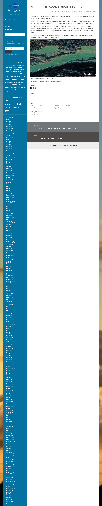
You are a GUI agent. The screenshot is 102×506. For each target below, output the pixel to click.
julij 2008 (8, 463)
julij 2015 (8, 350)
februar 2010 (9, 435)
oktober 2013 (9, 388)
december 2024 (10, 152)
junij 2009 (8, 444)
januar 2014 (9, 383)
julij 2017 (8, 306)
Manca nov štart (9, 89)
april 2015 (8, 355)
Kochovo (15, 87)
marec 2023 (9, 190)
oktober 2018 (9, 279)
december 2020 (10, 239)
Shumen (12, 95)
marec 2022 (9, 212)
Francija (7, 82)
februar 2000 (9, 477)
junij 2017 (8, 308)
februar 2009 (9, 452)
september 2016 (10, 324)
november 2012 (10, 406)
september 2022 (10, 201)
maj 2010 (8, 430)
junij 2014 (8, 374)
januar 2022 (9, 215)
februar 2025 (9, 148)
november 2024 (10, 153)
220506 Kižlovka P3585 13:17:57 (39, 105)
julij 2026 (8, 119)
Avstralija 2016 (16, 63)
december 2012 (10, 405)
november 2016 (10, 321)
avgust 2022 (9, 203)
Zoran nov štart (13, 104)
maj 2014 (8, 375)
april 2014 (8, 377)
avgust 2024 (9, 159)
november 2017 (10, 299)
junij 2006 (8, 470)
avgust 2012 (9, 412)
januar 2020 (9, 252)
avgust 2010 (9, 426)
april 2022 (8, 210)
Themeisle (74, 145)
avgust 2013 (9, 392)
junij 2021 (8, 228)
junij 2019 (8, 264)
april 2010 (8, 432)
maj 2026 (8, 123)
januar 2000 (9, 479)
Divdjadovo (7, 71)
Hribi (6, 85)
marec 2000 (9, 475)
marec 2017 (9, 314)
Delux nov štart (9, 69)
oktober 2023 (9, 177)
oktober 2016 (9, 323)
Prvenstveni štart (20, 93)
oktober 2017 (9, 301)
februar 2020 (9, 250)
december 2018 (10, 275)
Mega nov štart (9, 91)
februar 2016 (9, 337)
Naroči (8, 51)
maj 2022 (8, 208)
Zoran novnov (12, 101)
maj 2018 (8, 288)
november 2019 (10, 255)
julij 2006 (8, 468)
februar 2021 (9, 235)
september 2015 (10, 346)
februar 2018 (9, 294)
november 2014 (10, 364)
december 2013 (10, 384)
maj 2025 (8, 143)
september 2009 (10, 441)
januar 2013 (9, 403)
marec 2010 (9, 434)
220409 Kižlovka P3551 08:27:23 (39, 111)
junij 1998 (8, 494)
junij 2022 (8, 206)
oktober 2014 (9, 366)
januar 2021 (9, 237)
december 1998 (10, 483)
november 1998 (10, 485)
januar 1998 (9, 503)
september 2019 (10, 259)
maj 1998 (8, 495)
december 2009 (10, 437)
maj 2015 (8, 354)
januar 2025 (9, 150)
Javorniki (9, 85)
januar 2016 (9, 339)
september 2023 (10, 179)
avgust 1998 (9, 490)
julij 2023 (8, 183)
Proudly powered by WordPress (56, 145)
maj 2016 (8, 332)
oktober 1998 (9, 486)
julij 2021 (8, 226)
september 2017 (10, 303)
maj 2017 (8, 310)
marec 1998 (9, 499)
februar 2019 (9, 272)
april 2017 (8, 312)
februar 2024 (9, 170)
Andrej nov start (8, 63)
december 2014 (10, 363)
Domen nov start (13, 71)
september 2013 (10, 390)
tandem (20, 95)
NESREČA (7, 93)
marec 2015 (9, 357)
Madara (18, 87)
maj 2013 (8, 395)
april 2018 (8, 290)
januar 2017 (9, 317)
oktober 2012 (9, 408)
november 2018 (10, 277)
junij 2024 (8, 163)
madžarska (23, 87)
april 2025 (8, 144)
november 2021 (10, 219)
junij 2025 (8, 141)
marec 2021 (9, 233)
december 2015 (10, 341)
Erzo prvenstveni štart (14, 80)
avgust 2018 (9, 283)
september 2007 (10, 466)
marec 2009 (9, 450)
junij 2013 (8, 394)
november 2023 (10, 175)
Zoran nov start (17, 101)
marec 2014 (9, 379)
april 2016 (8, 334)
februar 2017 (9, 315)
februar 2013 (9, 401)
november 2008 (10, 455)
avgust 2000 (9, 474)
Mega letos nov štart (18, 89)
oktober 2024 (9, 155)
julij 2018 (8, 284)
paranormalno (13, 93)
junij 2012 (8, 415)
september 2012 (10, 410)
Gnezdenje (12, 82)
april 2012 (8, 419)
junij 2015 (8, 352)
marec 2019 (9, 270)
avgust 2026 (9, 117)
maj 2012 (8, 417)
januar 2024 (9, 172)
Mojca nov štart (19, 91)
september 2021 (10, 223)
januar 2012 (9, 424)
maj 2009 (8, 446)
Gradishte (17, 82)
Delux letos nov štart (17, 67)
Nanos (24, 91)
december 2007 (10, 464)
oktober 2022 (9, 199)
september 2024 (10, 157)
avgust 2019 (9, 261)
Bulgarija (7, 67)
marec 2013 (9, 399)
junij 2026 (8, 121)
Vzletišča (7, 26)
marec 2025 (9, 146)
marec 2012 (9, 421)
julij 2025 (8, 139)
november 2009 (10, 439)
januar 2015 (9, 361)
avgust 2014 (9, 370)
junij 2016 (8, 330)
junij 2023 (8, 184)
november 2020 (10, 241)
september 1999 (10, 481)
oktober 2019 (9, 257)
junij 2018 (8, 286)
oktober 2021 (9, 221)
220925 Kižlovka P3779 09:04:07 (62, 105)
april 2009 (8, 448)
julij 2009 (8, 443)
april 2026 (8, 124)
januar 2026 (9, 130)
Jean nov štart (16, 85)
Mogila (15, 91)
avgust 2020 (9, 244)
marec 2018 (9, 292)
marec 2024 (9, 168)
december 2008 (10, 454)
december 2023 (10, 173)
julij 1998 (8, 492)
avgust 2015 (9, 348)
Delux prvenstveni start (19, 69)
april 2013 (8, 397)
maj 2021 (8, 230)
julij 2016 (8, 328)
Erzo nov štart (19, 77)
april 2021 (8, 232)
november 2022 (10, 197)
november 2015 (10, 343)
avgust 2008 (9, 461)
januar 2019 (9, 274)
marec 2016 (9, 335)
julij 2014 (8, 372)
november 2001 (10, 472)
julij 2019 (8, 263)
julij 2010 (8, 428)
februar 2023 (9, 192)
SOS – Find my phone (10, 29)
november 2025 (10, 133)
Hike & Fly (21, 82)
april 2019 (8, 268)
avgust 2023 (9, 181)
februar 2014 (9, 381)
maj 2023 (8, 186)
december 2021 (10, 217)
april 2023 (8, 188)
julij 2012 (8, 414)
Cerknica (10, 67)
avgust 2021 (9, 224)
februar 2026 (9, 128)
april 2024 (8, 166)
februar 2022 (9, 214)
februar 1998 (9, 501)
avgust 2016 (9, 326)
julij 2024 (8, 161)
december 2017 (10, 297)
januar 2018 (9, 295)
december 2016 (10, 319)
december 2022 (10, 195)
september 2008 (10, 459)
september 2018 (10, 281)
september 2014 (10, 368)
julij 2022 (8, 204)
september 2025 (10, 137)
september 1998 (10, 488)
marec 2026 (9, 126)
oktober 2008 (9, 457)
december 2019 (10, 253)
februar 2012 (9, 423)
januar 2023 (9, 194)
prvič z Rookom (8, 95)
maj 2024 (8, 164)
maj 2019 (8, 266)
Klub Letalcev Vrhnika (10, 19)
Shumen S (16, 95)
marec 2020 (9, 248)
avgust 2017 (9, 304)
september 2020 (10, 243)
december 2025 (10, 132)
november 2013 (10, 386)
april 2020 (8, 246)
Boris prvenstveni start (17, 65)
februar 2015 (9, 359)
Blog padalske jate (10, 23)
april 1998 (8, 497)
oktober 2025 (9, 135)
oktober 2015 (9, 344)
